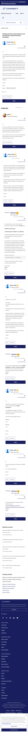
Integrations (3, 633)
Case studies (3, 625)
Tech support (4, 698)
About (2, 676)
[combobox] (14, 22)
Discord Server (6, 592)
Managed (3, 659)
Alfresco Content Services (8, 584)
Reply (14, 101)
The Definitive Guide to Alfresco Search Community (12, 539)
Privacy (7, 710)
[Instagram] (10, 617)
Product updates (4, 650)
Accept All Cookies (14, 729)
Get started (22, 1)
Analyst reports (4, 627)
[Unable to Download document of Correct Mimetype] (26, 107)
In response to (16, 158)
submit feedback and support (8, 3)
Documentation (4, 695)
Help (17, 13)
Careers (2, 673)
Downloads (3, 644)
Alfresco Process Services (11, 88)
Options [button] (26, 28)
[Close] (26, 715)
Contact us (14, 609)
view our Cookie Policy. (6, 723)
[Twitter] (6, 617)
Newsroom (3, 683)
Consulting (3, 661)
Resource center (4, 639)
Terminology (4, 642)
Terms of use (18, 710)
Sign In (22, 13)
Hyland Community (6, 13)
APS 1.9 (5, 91)
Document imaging (5, 667)
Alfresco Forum (5, 28)
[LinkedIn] (13, 617)
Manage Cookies (14, 726)
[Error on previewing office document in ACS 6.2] (23, 107)
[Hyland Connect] (10, 8)
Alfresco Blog (5, 534)
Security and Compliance (10, 713)
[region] (14, 722)
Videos (2, 647)
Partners (3, 678)
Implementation (4, 656)
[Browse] (3, 18)
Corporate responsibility (6, 681)
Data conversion (4, 664)
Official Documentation (8, 588)
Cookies (12, 710)
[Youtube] (17, 617)
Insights (3, 630)
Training (3, 693)
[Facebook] (3, 617)
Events (2, 690)
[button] (4, 97)
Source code (5, 590)
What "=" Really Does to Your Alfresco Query (11, 565)
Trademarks (19, 713)
